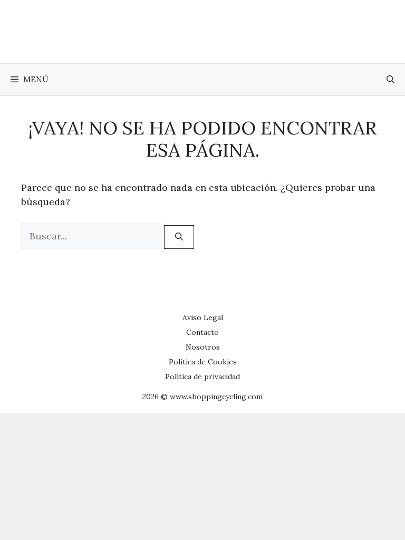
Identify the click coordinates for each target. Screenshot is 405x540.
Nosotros (203, 347)
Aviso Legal (202, 317)
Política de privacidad (202, 376)
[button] (390, 79)
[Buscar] (179, 237)
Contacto (202, 332)
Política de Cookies (203, 362)
